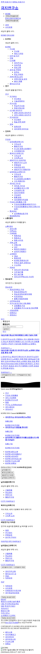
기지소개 (17, 144)
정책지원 (17, 127)
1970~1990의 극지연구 (22, 115)
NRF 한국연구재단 (8, 606)
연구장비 (8, 533)
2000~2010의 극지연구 (22, 113)
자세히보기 (10, 501)
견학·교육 (13, 243)
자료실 (12, 267)
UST (15, 247)
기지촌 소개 (9, 516)
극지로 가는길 (15, 183)
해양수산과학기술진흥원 (10, 601)
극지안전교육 (10, 571)
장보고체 (17, 67)
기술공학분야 (19, 101)
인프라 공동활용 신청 (18, 202)
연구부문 (17, 120)
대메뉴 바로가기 (18, 2)
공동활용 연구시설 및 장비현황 (26, 308)
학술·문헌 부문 (19, 122)
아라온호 (17, 65)
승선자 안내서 (10, 537)
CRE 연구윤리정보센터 (10, 604)
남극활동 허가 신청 (21, 188)
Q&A (16, 256)
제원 (7, 530)
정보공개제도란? (20, 292)
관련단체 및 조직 (16, 77)
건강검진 (17, 195)
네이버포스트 (10, 639)
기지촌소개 (18, 158)
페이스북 (8, 632)
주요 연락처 (18, 74)
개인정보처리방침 (12, 593)
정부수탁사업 (19, 108)
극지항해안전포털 (21, 200)
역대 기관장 (18, 54)
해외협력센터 (15, 216)
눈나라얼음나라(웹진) (22, 179)
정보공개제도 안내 (17, 289)
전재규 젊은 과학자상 (22, 263)
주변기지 (8, 495)
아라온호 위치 (19, 167)
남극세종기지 (6, 470)
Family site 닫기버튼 (8, 618)
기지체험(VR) (19, 151)
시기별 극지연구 (16, 110)
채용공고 (17, 238)
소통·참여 (9, 226)
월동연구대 (18, 146)
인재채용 (13, 233)
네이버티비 (9, 637)
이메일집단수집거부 (13, 590)
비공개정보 (18, 296)
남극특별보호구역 (21, 214)
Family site (8, 597)
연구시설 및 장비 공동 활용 (20, 303)
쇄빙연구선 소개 (20, 163)
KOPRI (8, 47)
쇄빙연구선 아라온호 (18, 160)
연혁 (11, 58)
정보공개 (8, 287)
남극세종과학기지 (17, 142)
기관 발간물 (18, 272)
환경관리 (13, 211)
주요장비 (8, 492)
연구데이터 (14, 117)
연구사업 (13, 103)
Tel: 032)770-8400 (11, 623)
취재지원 (17, 258)
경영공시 (13, 315)
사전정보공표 (15, 301)
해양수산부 (5, 611)
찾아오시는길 (15, 84)
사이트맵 (8, 27)
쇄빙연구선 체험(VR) (22, 169)
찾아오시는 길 (10, 574)
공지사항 (13, 229)
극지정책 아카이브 (21, 129)
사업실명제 (14, 310)
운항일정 (17, 165)
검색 (7, 25)
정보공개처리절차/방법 (23, 294)
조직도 (16, 72)
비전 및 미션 (14, 56)
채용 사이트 (18, 240)
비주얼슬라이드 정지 (8, 375)
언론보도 (13, 231)
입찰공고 (13, 313)
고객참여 (13, 254)
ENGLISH (12, 16)
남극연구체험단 (20, 251)
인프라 (7, 139)
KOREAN (17, 18)
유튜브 (7, 644)
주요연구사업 (19, 106)
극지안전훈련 (19, 193)
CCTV (3, 501)
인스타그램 (9, 641)
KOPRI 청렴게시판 (21, 260)
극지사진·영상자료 (21, 270)
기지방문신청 (19, 190)
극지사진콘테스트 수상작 (24, 277)
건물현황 (8, 490)
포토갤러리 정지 (7, 567)
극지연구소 (9, 8)
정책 (11, 124)
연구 (7, 94)
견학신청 (17, 245)
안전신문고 (5, 613)
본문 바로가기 (6, 2)
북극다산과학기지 (17, 153)
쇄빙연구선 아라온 (8, 475)
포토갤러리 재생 (19, 567)
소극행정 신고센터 (8, 615)
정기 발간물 (18, 274)
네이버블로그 (10, 634)
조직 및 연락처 (15, 70)
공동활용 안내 (19, 306)
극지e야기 (5, 608)
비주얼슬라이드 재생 (23, 375)
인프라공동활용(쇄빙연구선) (25, 204)
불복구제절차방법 (21, 299)
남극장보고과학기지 (17, 172)
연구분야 (13, 96)
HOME (7, 14)
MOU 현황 (18, 81)
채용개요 (17, 236)
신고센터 (17, 265)
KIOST (3, 599)
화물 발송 (17, 197)
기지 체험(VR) (19, 181)
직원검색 (8, 578)
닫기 (2, 319)
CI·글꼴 (12, 60)
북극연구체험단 (20, 249)
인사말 (12, 49)
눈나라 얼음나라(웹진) (22, 149)
